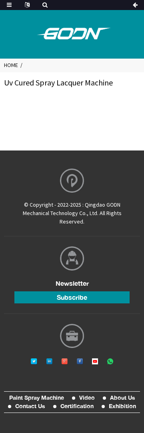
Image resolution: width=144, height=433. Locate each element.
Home (11, 65)
